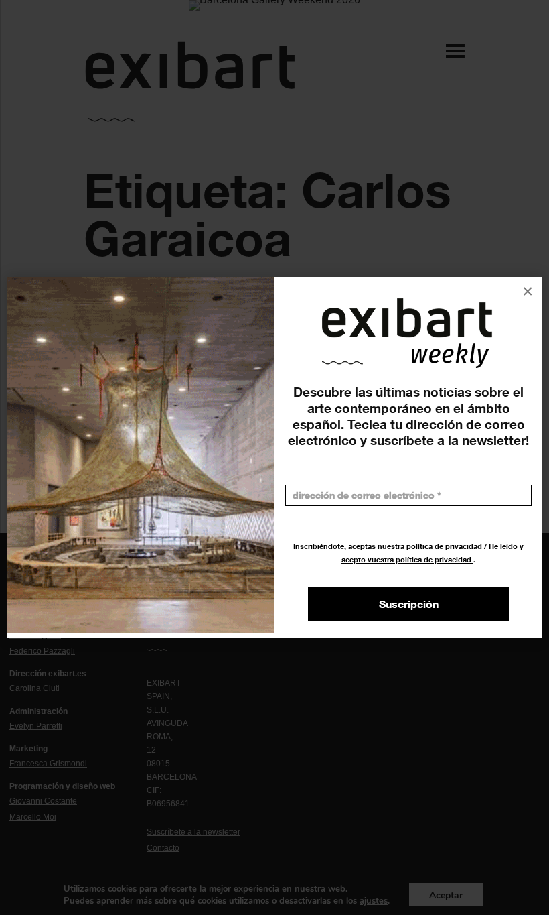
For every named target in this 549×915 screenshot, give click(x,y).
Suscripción (409, 604)
